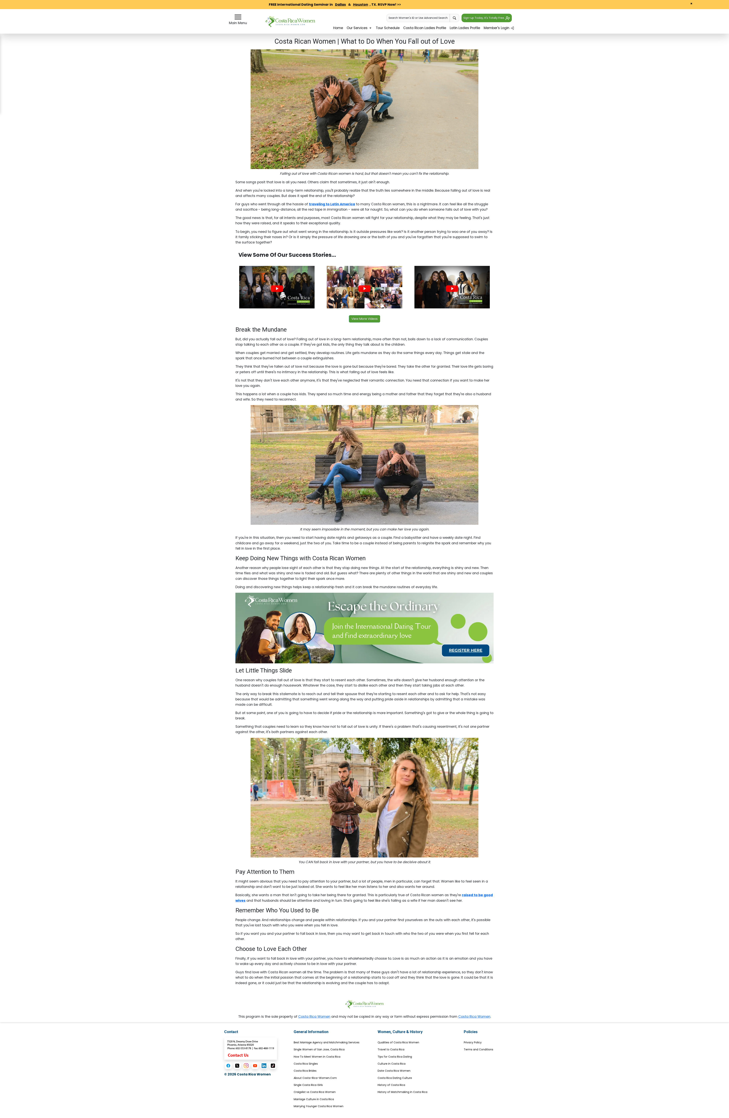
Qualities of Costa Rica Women (398, 1042)
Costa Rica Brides (305, 1071)
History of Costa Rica (391, 1085)
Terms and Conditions (478, 1049)
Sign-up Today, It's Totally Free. (484, 18)
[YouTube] (255, 1065)
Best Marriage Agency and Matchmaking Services (326, 1042)
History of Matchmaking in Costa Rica (402, 1092)
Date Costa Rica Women (394, 1071)
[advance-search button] (454, 18)
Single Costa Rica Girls (308, 1085)
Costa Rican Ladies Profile (424, 28)
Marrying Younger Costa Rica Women (318, 1106)
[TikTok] (273, 1065)
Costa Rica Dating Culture (395, 1078)
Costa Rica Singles (306, 1064)
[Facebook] (228, 1065)
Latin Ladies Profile (465, 28)
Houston (360, 4)
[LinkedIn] (264, 1065)
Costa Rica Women (314, 1016)
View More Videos (364, 319)
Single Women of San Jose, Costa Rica (319, 1049)
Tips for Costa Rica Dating (395, 1057)
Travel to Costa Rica (391, 1049)
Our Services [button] (357, 28)
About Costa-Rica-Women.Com (315, 1078)
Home (338, 28)
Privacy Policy (473, 1042)
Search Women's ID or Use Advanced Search (418, 18)
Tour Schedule (388, 28)
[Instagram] (246, 1065)
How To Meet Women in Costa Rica (317, 1057)
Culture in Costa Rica (392, 1064)
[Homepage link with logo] (364, 1004)
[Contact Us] (250, 1048)
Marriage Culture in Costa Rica (314, 1099)
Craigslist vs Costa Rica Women (315, 1092)
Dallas (340, 4)
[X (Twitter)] (237, 1065)
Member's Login (497, 28)
